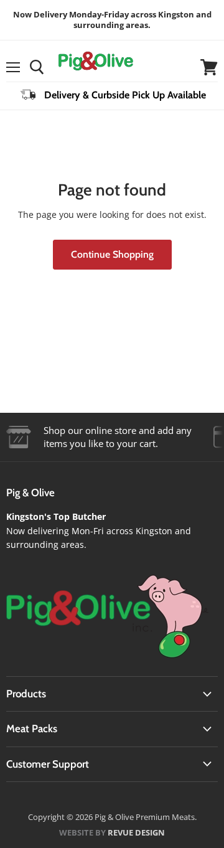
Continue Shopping (112, 254)
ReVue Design (112, 832)
